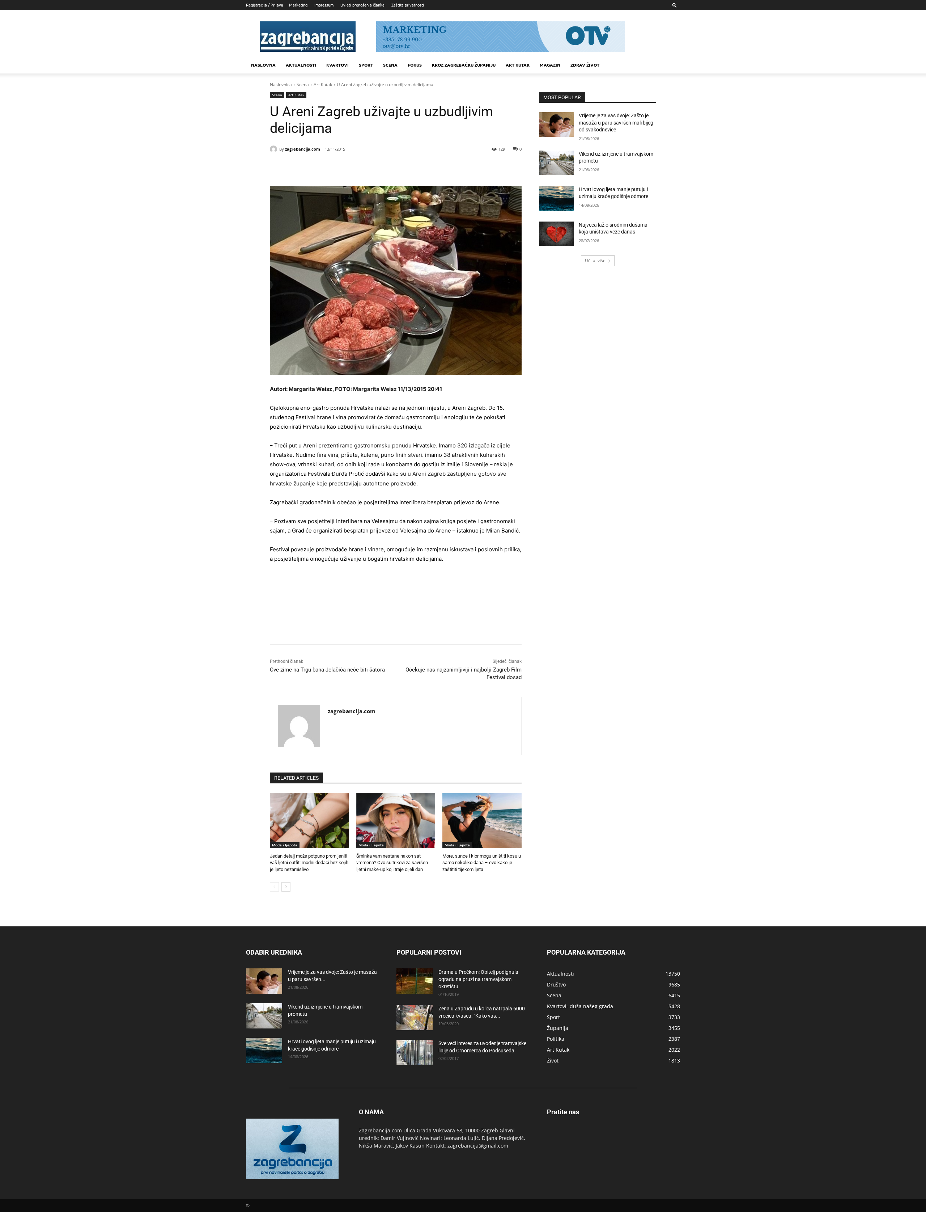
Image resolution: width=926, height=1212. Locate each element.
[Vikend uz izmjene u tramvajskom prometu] (556, 163)
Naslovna (263, 65)
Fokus (415, 65)
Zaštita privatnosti (407, 5)
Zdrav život (584, 65)
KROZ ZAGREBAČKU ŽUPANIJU (464, 65)
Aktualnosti (301, 65)
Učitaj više (595, 260)
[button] (674, 5)
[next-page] (285, 887)
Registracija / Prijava (264, 5)
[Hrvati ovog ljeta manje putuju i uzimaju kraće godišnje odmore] (556, 198)
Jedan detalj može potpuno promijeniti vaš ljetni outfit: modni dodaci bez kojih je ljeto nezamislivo (309, 862)
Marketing (298, 5)
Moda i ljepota (284, 844)
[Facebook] (318, 167)
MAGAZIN (550, 65)
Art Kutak (323, 84)
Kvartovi (337, 65)
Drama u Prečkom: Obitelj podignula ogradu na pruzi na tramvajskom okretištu (478, 979)
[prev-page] (274, 887)
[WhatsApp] (368, 167)
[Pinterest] (351, 167)
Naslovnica (281, 84)
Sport (366, 65)
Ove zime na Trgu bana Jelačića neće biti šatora (327, 669)
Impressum (324, 5)
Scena (390, 65)
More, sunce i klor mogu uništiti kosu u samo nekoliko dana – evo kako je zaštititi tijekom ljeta (481, 862)
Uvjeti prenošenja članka (362, 5)
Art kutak (518, 65)
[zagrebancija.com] (274, 149)
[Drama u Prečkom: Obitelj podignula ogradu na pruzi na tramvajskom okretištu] (414, 981)
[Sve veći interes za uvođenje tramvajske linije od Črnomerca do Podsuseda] (414, 1052)
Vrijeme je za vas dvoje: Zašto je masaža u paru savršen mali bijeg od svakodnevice (616, 122)
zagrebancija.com (302, 149)
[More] (385, 167)
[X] (335, 167)
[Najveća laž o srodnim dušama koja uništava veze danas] (556, 234)
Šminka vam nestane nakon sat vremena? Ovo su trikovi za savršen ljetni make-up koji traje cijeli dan (392, 862)
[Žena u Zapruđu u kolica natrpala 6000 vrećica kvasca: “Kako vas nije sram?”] (414, 1017)
